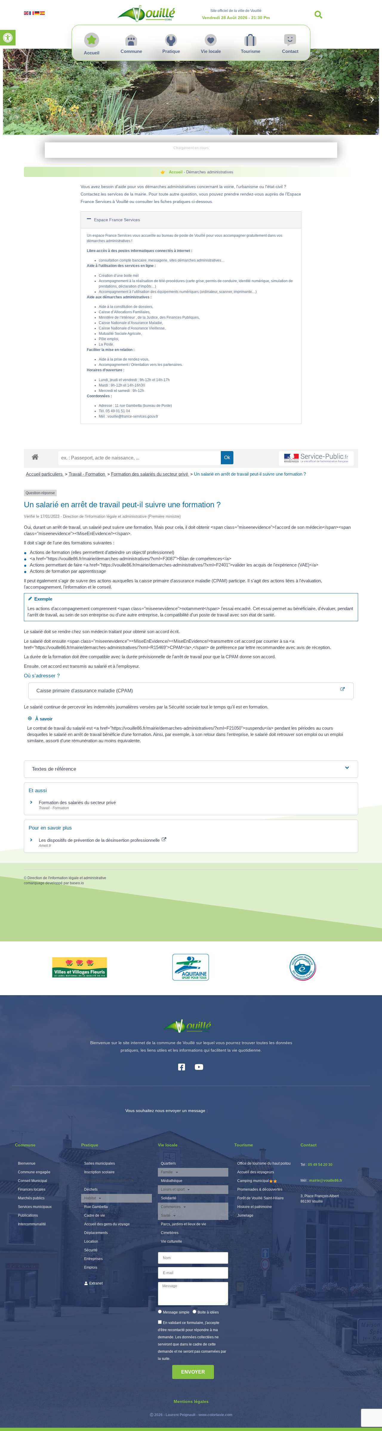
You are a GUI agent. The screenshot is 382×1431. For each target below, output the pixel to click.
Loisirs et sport (172, 1189)
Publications (28, 1215)
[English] (26, 12)
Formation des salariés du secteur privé (150, 474)
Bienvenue (27, 1163)
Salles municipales (99, 1163)
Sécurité (91, 1250)
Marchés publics (31, 1198)
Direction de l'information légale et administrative (66, 878)
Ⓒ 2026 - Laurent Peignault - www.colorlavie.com (191, 1415)
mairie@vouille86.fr (325, 1180)
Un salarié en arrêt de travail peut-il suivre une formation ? (250, 474)
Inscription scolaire (99, 1172)
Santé (165, 1215)
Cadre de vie (94, 1215)
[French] (32, 12)
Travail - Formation (87, 474)
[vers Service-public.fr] (316, 458)
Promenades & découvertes (259, 1189)
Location (91, 1241)
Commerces (171, 1207)
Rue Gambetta (96, 1207)
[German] (37, 12)
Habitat (90, 1198)
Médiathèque (171, 1181)
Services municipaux (35, 1207)
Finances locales (31, 1189)
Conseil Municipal (32, 1181)
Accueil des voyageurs (255, 1172)
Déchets (91, 1189)
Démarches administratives (106, 1181)
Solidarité (168, 1198)
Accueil (176, 172)
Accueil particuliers (45, 474)
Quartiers (168, 1163)
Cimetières (169, 1233)
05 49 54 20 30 (320, 1165)
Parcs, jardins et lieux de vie (183, 1224)
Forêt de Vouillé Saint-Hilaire (260, 1198)
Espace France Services (117, 219)
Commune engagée (34, 1172)
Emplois (90, 1267)
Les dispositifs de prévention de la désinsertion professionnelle (100, 840)
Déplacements (96, 1233)
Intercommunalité (32, 1224)
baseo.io (77, 883)
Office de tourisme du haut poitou (264, 1163)
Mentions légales (191, 1401)
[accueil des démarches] (35, 456)
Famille (167, 1172)
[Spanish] (42, 12)
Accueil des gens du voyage (107, 1224)
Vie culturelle (171, 1241)
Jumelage (245, 1215)
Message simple (176, 1312)
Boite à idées (208, 1312)
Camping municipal (253, 1181)
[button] (8, 37)
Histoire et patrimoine (254, 1207)
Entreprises (93, 1259)
